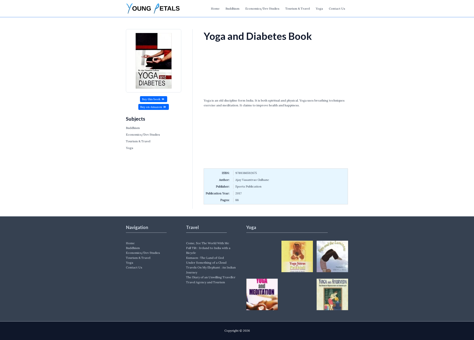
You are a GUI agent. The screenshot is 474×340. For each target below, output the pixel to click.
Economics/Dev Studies (262, 8)
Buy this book (151, 99)
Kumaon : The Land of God (205, 258)
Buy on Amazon (151, 107)
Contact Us (337, 8)
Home (215, 8)
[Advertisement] (276, 71)
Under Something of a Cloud (206, 262)
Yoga (319, 8)
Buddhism (232, 8)
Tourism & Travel (297, 8)
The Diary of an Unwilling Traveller (211, 277)
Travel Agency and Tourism (205, 282)
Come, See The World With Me (207, 243)
